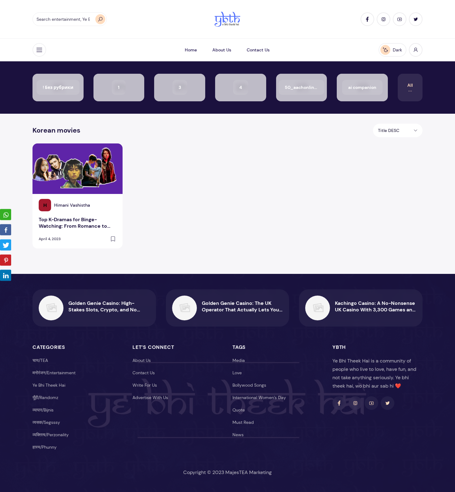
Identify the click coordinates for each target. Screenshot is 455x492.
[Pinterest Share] (5, 260)
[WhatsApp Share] (5, 214)
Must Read (243, 422)
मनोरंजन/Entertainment (54, 373)
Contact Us (258, 50)
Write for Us (144, 385)
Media (238, 360)
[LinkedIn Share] (5, 275)
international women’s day (259, 397)
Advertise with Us (150, 397)
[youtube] (399, 19)
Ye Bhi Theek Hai (48, 385)
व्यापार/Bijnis (43, 410)
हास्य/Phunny (44, 447)
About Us (221, 50)
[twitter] (415, 19)
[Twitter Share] (5, 245)
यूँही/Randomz (45, 397)
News (238, 434)
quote (238, 410)
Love (237, 373)
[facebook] (367, 19)
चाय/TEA (40, 360)
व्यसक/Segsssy (46, 422)
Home (191, 50)
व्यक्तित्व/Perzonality (50, 434)
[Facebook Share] (5, 229)
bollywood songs (249, 385)
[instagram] (383, 19)
